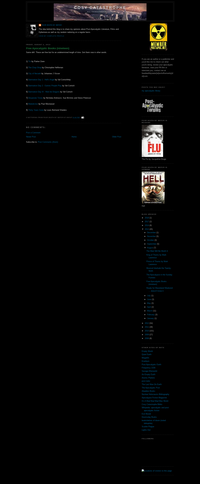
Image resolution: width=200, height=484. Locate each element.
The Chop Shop (34, 67)
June (149, 299)
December (151, 232)
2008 (147, 338)
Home (74, 137)
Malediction (33, 104)
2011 (147, 327)
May (149, 303)
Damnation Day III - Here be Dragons (44, 92)
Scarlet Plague (148, 426)
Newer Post (31, 137)
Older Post (116, 137)
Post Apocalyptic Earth (151, 364)
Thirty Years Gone (36, 110)
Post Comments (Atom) (48, 142)
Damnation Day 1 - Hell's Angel (41, 80)
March (150, 311)
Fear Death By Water (52, 25)
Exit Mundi (146, 414)
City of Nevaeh (34, 73)
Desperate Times (35, 98)
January (150, 318)
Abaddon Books (148, 391)
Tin (29, 61)
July (149, 295)
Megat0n (145, 358)
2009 (147, 334)
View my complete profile (51, 36)
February (151, 314)
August (150, 248)
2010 (147, 331)
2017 (147, 221)
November (151, 236)
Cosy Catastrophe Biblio (152, 404)
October (150, 240)
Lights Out (146, 430)
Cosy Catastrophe (100, 7)
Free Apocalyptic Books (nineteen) (47, 48)
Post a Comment (33, 133)
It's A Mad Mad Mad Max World (155, 401)
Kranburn (145, 361)
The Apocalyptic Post (151, 388)
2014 (147, 225)
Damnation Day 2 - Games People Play (45, 86)
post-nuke (146, 381)
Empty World (147, 351)
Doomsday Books (149, 417)
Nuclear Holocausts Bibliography (155, 394)
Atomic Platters (148, 378)
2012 (147, 323)
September (152, 244)
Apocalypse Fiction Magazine (154, 398)
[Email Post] (82, 117)
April (149, 307)
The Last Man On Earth (152, 384)
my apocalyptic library (151, 91)
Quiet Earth (146, 354)
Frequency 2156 (148, 368)
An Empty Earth (148, 374)
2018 (147, 218)
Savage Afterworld (149, 371)
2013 (147, 229)
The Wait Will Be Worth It (157, 251)
